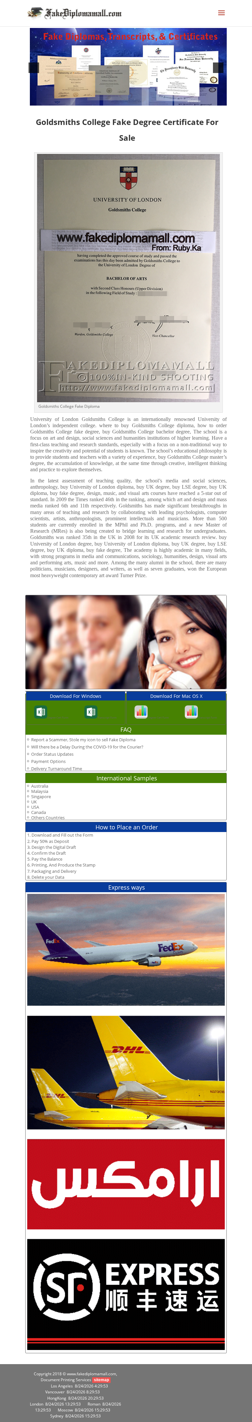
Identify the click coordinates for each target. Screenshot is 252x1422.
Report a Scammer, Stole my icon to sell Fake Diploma (83, 740)
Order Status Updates (52, 754)
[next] (218, 67)
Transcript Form (106, 717)
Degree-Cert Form (57, 717)
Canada (38, 812)
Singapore (41, 797)
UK (34, 802)
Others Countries (48, 818)
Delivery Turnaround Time (56, 769)
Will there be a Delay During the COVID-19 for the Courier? (87, 747)
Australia (39, 786)
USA (35, 807)
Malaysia (39, 791)
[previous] (34, 67)
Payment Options (48, 761)
